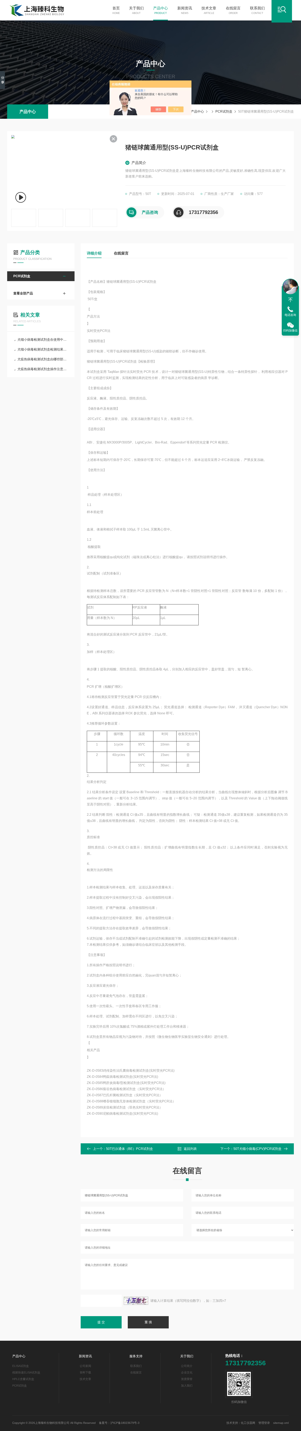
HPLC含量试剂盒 (23, 1379)
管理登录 (264, 1422)
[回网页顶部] (290, 300)
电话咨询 (290, 315)
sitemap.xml (281, 1422)
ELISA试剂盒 (20, 1366)
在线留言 (233, 10)
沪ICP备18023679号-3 (124, 1422)
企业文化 (186, 1372)
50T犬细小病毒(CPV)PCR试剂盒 (257, 1148)
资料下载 (85, 1372)
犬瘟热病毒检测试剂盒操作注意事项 (42, 369)
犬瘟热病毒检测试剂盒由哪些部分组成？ (42, 359)
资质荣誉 (186, 1379)
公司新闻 (85, 1366)
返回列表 (190, 1148)
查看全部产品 (23, 293)
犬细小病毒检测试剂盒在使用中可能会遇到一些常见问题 (42, 339)
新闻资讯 (184, 10)
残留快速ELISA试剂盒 (26, 1372)
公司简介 (186, 1366)
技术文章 (208, 10)
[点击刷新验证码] (136, 1301)
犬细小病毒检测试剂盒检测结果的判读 (42, 349)
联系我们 (257, 10)
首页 (116, 10)
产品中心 (160, 10)
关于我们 (136, 10)
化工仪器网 (248, 1422)
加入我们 (186, 1385)
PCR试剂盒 (223, 111)
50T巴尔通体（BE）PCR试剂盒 (129, 1148)
